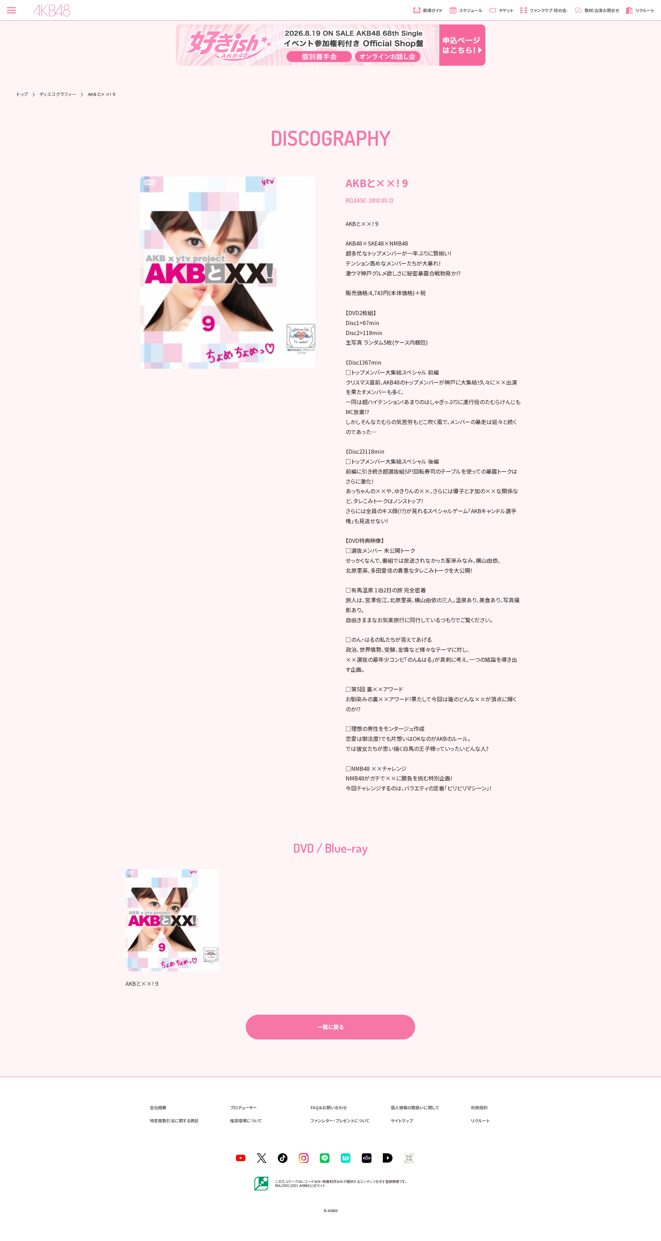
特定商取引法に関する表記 (174, 1120)
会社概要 (158, 1107)
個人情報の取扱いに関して (415, 1107)
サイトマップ (402, 1120)
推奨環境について (246, 1120)
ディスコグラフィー (57, 94)
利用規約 (479, 1107)
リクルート (480, 1120)
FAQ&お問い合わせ (329, 1107)
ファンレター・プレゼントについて (340, 1120)
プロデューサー (243, 1107)
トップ (22, 94)
